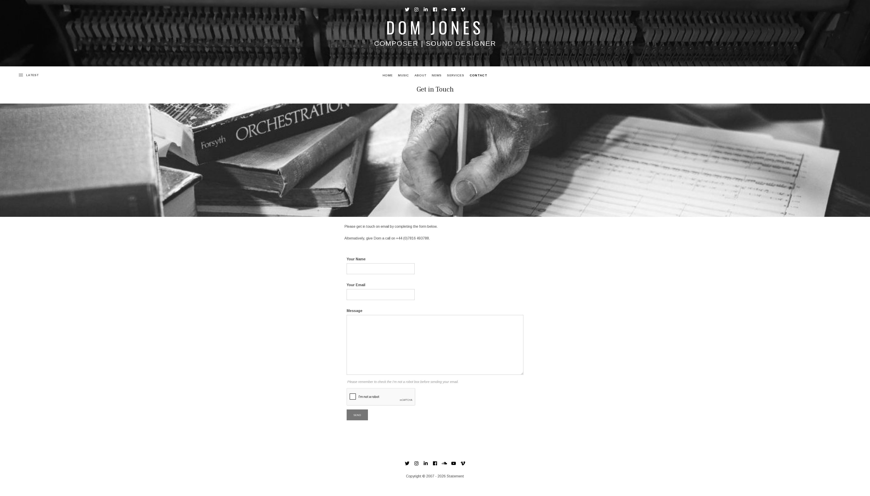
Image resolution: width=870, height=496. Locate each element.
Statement (455, 476)
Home (388, 75)
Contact (478, 75)
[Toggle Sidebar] (28, 75)
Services (455, 75)
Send (357, 415)
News (437, 75)
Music (403, 75)
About (421, 75)
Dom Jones (435, 27)
